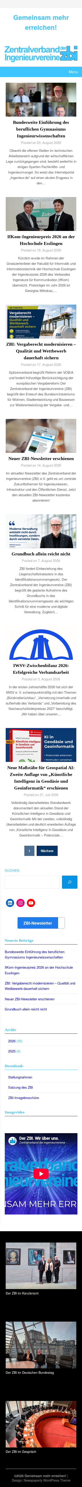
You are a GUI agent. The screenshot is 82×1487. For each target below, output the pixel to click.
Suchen (12, 870)
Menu (73, 71)
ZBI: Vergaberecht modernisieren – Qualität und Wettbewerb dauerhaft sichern (41, 351)
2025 (11, 1051)
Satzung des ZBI (20, 1087)
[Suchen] (69, 882)
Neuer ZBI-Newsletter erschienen (41, 458)
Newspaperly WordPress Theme (47, 1480)
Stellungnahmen (20, 1077)
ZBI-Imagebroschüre (23, 1097)
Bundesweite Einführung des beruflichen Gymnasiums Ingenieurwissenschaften (41, 129)
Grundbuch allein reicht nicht (41, 553)
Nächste (47, 850)
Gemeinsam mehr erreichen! (41, 22)
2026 (11, 1040)
